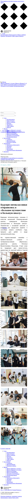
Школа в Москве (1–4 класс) (14, 130)
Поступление (7, 138)
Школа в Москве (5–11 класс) (14, 131)
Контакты (6, 151)
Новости (21, 36)
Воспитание (10, 149)
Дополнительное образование (14, 150)
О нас (3, 33)
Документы (8, 36)
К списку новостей (5, 448)
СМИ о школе (15, 36)
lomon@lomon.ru (17, 490)
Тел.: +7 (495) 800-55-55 (7, 490)
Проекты (3, 36)
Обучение (9, 146)
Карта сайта (15, 497)
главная (2, 158)
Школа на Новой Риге (12, 134)
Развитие (9, 147)
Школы (4, 82)
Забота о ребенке (21, 34)
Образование (7, 143)
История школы (5, 34)
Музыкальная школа (12, 136)
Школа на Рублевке (12, 132)
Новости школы (8, 158)
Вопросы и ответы (11, 142)
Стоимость (3, 132)
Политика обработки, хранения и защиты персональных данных (11, 497)
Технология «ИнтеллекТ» (13, 145)
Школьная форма (11, 141)
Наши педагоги (13, 34)
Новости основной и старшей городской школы (12, 158)
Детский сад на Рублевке (13, 135)
